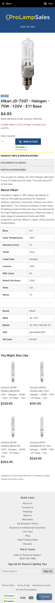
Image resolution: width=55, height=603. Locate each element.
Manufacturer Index (42, 585)
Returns (27, 515)
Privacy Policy (8, 585)
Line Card (28, 531)
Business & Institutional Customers (27, 527)
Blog (27, 535)
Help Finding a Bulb (27, 539)
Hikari (21, 479)
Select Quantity (8, 136)
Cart (50, 3)
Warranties (27, 519)
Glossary (27, 543)
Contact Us (27, 507)
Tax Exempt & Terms (27, 523)
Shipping (27, 511)
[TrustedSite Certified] (21, 148)
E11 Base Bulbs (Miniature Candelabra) (26, 475)
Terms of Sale (23, 585)
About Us (27, 503)
